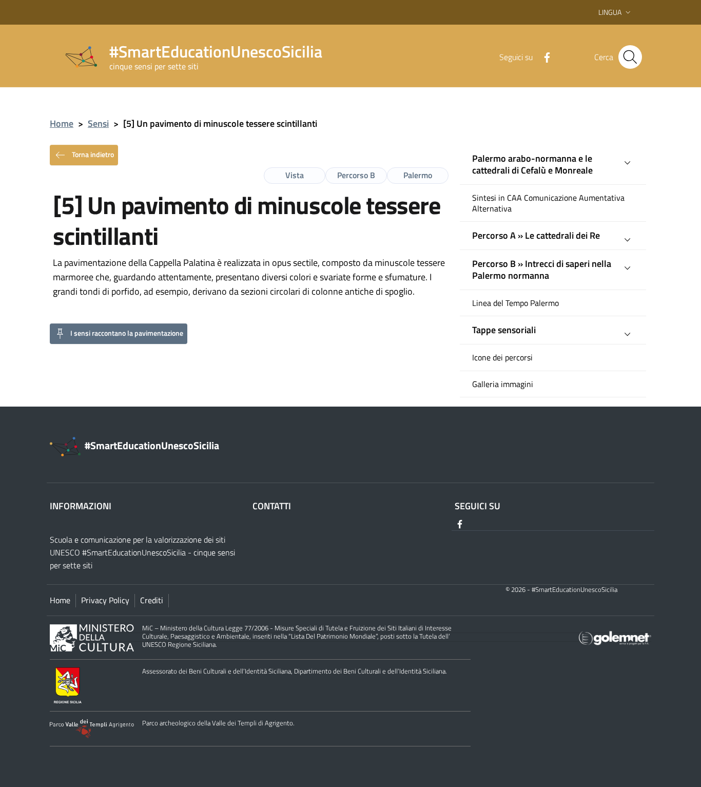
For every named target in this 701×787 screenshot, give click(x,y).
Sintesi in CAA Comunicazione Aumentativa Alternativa (548, 203)
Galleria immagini (502, 384)
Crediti (151, 600)
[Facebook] (543, 56)
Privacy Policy (105, 600)
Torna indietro (92, 153)
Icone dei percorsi (502, 357)
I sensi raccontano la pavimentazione (126, 332)
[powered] (615, 637)
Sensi (98, 123)
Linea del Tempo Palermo (515, 303)
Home (61, 123)
